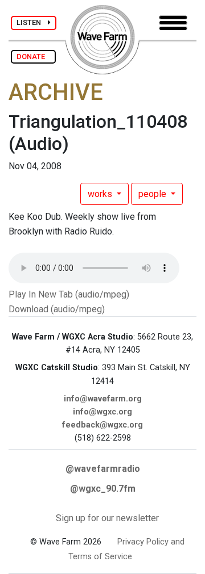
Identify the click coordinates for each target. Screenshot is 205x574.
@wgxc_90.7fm (103, 488)
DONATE (33, 56)
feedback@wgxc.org (102, 425)
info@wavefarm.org (103, 399)
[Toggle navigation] (173, 23)
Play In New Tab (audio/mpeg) (69, 294)
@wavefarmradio (102, 468)
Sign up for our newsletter (107, 518)
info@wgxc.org (102, 412)
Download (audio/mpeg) (57, 309)
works (101, 193)
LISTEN (32, 22)
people (153, 193)
